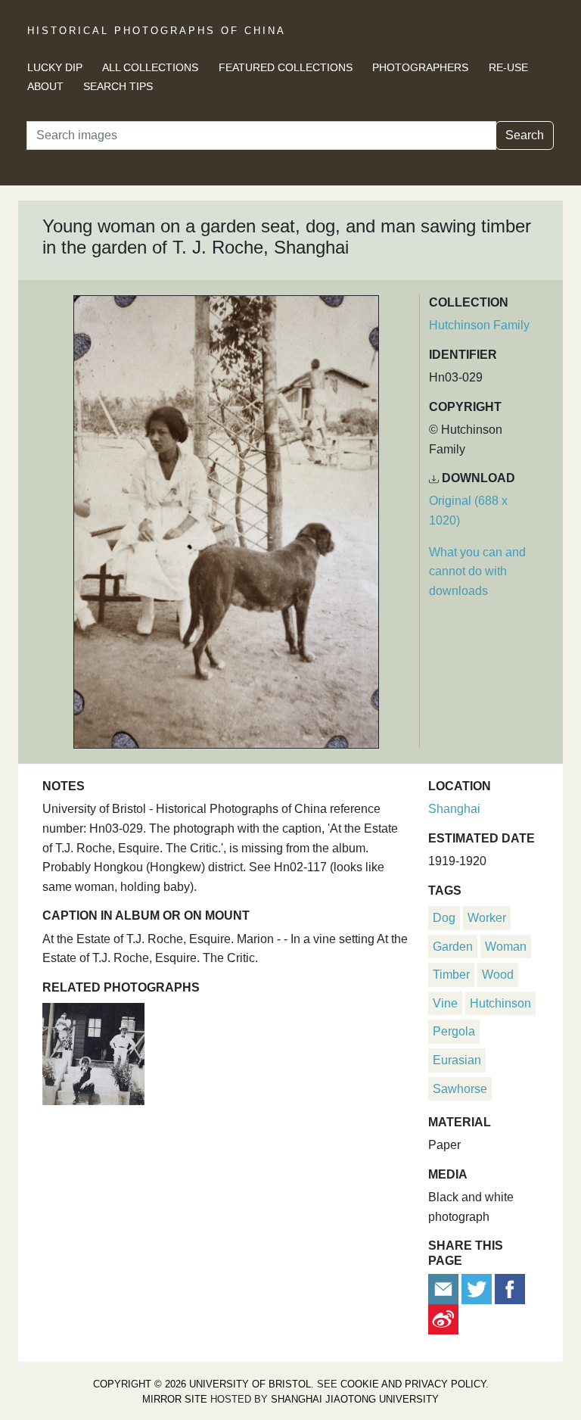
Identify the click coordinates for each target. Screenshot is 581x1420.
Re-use (508, 67)
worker (487, 917)
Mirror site (174, 1399)
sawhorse (460, 1088)
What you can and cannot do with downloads (477, 571)
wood (498, 974)
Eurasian (457, 1060)
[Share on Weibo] (443, 1318)
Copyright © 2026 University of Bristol (202, 1384)
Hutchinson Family (479, 325)
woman (506, 946)
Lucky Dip (54, 67)
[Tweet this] (478, 1287)
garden (453, 946)
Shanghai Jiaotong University (355, 1399)
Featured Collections (286, 67)
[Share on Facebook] (510, 1287)
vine (445, 1003)
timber (451, 974)
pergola (454, 1031)
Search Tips (118, 86)
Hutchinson (500, 1003)
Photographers (420, 67)
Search (524, 135)
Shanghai (454, 808)
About (45, 86)
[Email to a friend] (444, 1287)
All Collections (150, 67)
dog (444, 917)
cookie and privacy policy (413, 1384)
